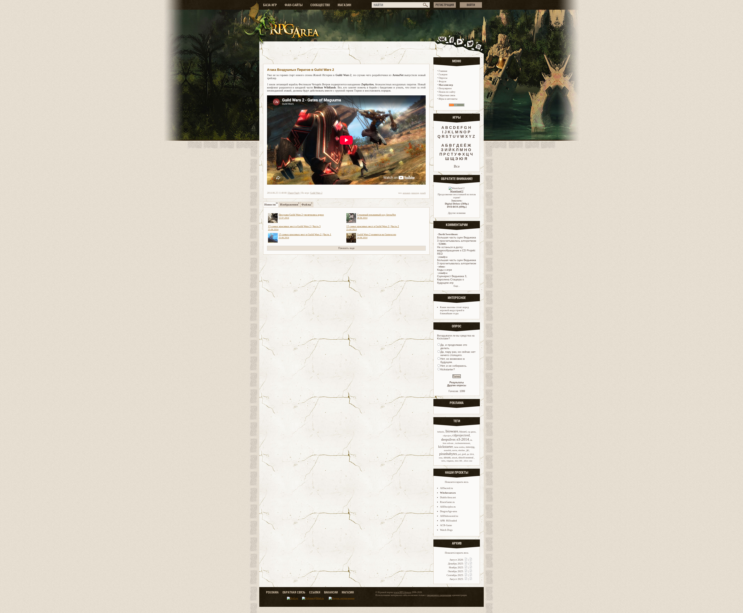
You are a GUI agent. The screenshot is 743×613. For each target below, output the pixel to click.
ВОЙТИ (471, 5)
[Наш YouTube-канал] (460, 43)
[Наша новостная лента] (478, 43)
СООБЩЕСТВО (320, 5)
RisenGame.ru (447, 502)
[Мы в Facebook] (452, 43)
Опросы (443, 77)
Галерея (443, 74)
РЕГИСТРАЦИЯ (445, 5)
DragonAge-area (448, 511)
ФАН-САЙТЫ (294, 5)
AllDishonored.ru (449, 516)
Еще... (457, 285)
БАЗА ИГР (270, 5)
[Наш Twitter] (469, 43)
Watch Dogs (446, 529)
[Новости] (465, 559)
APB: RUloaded (448, 520)
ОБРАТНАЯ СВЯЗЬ (293, 592)
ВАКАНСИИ (331, 592)
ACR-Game (446, 525)
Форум (442, 81)
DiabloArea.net (448, 497)
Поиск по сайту (447, 91)
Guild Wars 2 (316, 193)
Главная (443, 70)
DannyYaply (294, 193)
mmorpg (415, 193)
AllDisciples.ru (448, 506)
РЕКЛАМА (272, 592)
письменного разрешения (439, 595)
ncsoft (423, 193)
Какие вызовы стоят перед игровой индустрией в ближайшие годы (454, 310)
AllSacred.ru (446, 488)
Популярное (445, 88)
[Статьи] (470, 559)
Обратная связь (447, 95)
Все (457, 166)
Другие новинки (457, 212)
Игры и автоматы (448, 98)
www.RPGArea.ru (402, 592)
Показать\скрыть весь (456, 481)
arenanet (406, 193)
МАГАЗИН (344, 5)
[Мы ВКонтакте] (443, 43)
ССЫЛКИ (314, 592)
